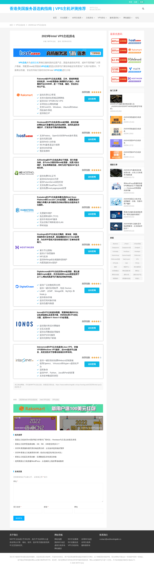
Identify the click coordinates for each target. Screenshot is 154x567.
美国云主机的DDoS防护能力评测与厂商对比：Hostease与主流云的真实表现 (45, 440)
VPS (137, 259)
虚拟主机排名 (60, 545)
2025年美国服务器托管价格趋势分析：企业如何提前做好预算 (39, 448)
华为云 (137, 263)
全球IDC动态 (86, 539)
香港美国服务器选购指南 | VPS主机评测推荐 (48, 8)
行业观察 (63, 18)
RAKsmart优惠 (115, 259)
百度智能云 (115, 270)
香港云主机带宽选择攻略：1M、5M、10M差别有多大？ (37, 444)
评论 (15, 481)
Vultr (126, 263)
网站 (76, 507)
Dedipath (137, 247)
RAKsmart (137, 255)
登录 (130, 2)
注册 (135, 2)
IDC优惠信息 (73, 542)
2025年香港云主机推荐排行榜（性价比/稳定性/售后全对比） (39, 453)
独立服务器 (137, 267)
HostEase (126, 251)
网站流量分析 (126, 270)
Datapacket (115, 247)
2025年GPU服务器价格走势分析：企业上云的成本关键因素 (133, 172)
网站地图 (58, 539)
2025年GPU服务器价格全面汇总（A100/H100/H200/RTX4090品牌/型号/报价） (126, 106)
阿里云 (137, 278)
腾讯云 (137, 270)
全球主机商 (76, 18)
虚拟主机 (35, 62)
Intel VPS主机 (45, 400)
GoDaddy (115, 251)
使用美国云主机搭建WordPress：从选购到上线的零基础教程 (39, 461)
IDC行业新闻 (73, 539)
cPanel (126, 243)
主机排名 (89, 18)
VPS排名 (101, 18)
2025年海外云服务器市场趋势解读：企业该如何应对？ (133, 226)
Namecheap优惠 (126, 256)
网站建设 (127, 18)
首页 (55, 18)
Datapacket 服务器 (126, 248)
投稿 (141, 2)
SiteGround (126, 259)
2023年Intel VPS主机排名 (28, 400)
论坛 (137, 18)
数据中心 (126, 267)
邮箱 (46, 507)
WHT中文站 (51, 41)
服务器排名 (114, 18)
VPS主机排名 (20, 25)
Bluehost (115, 243)
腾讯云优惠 (115, 274)
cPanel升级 (137, 243)
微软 (115, 267)
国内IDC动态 (60, 542)
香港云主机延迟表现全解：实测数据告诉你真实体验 (36, 457)
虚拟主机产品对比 (137, 275)
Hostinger (137, 251)
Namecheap (115, 255)
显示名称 (17, 507)
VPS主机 (23, 62)
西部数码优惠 (126, 278)
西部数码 (115, 278)
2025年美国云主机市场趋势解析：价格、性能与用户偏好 (133, 201)
